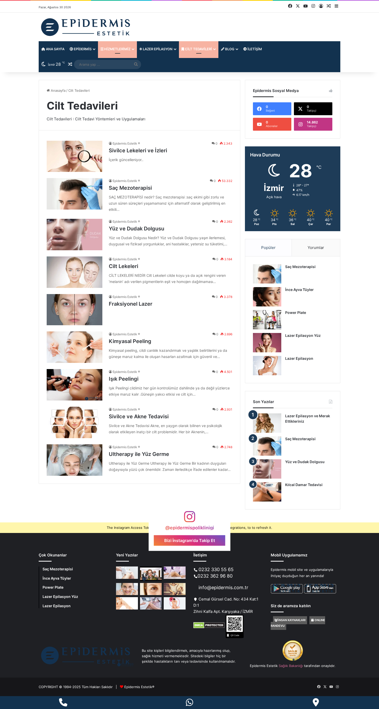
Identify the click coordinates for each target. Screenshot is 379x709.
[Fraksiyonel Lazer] (74, 310)
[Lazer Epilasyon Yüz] (267, 342)
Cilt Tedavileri (198, 49)
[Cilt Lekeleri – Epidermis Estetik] (151, 573)
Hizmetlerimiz (116, 49)
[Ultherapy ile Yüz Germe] (74, 460)
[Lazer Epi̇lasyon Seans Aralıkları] (175, 603)
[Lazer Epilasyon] (267, 365)
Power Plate (295, 312)
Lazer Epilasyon (157, 49)
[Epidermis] (86, 27)
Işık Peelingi (123, 379)
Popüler (268, 247)
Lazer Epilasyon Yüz (303, 335)
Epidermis (82, 49)
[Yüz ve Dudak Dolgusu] (74, 234)
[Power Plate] (267, 319)
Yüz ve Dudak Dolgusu (136, 229)
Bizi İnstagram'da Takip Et (189, 540)
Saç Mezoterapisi (130, 188)
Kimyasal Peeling (130, 341)
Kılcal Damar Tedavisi (304, 484)
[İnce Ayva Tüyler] (267, 296)
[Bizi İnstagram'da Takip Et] (189, 519)
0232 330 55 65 (216, 569)
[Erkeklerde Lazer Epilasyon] (175, 589)
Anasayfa (57, 90)
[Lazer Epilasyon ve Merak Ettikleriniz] (267, 423)
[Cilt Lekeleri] (74, 272)
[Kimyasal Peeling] (74, 347)
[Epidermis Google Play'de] (303, 592)
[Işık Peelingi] (74, 385)
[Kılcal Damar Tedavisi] (267, 492)
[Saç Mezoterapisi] (74, 194)
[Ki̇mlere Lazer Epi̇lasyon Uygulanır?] (175, 572)
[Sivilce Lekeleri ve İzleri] (74, 156)
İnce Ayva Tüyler (299, 289)
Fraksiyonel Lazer (130, 304)
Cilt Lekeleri (123, 266)
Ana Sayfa (54, 49)
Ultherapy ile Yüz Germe (139, 454)
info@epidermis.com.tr (223, 587)
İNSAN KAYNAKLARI (292, 620)
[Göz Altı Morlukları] (127, 589)
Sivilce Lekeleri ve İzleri (138, 150)
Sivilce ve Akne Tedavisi (139, 416)
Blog (229, 49)
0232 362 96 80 (215, 576)
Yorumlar (316, 247)
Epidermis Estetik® (139, 687)
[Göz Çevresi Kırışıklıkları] (151, 589)
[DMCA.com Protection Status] (209, 627)
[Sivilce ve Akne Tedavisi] (74, 422)
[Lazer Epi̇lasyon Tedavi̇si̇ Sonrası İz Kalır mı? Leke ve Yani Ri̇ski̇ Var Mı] (127, 572)
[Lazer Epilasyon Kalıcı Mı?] (127, 603)
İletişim (254, 49)
